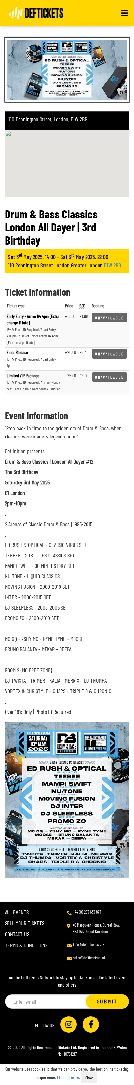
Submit (107, 1001)
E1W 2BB (112, 265)
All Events (17, 911)
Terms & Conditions (26, 945)
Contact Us (17, 934)
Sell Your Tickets (24, 923)
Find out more (68, 1077)
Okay (89, 1077)
